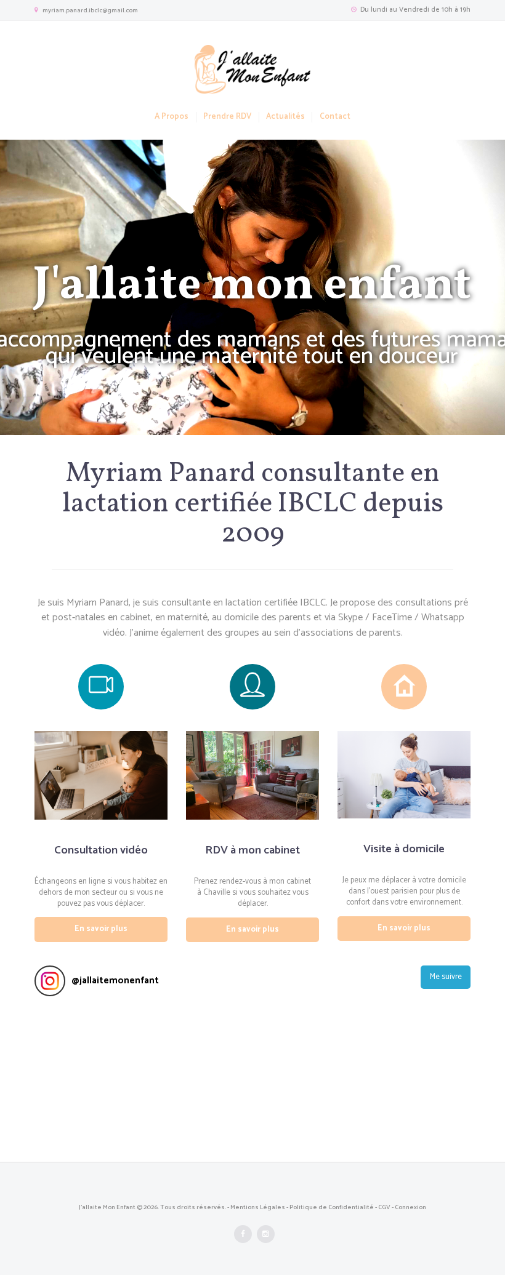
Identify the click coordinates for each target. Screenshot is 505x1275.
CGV (384, 1207)
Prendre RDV (227, 117)
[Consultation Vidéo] (101, 686)
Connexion (410, 1207)
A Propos (171, 117)
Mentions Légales (257, 1207)
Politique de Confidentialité (331, 1207)
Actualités (285, 117)
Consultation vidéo (101, 850)
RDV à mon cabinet (252, 850)
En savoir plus (101, 928)
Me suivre (446, 976)
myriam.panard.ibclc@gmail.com (90, 10)
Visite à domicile (404, 848)
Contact (335, 117)
